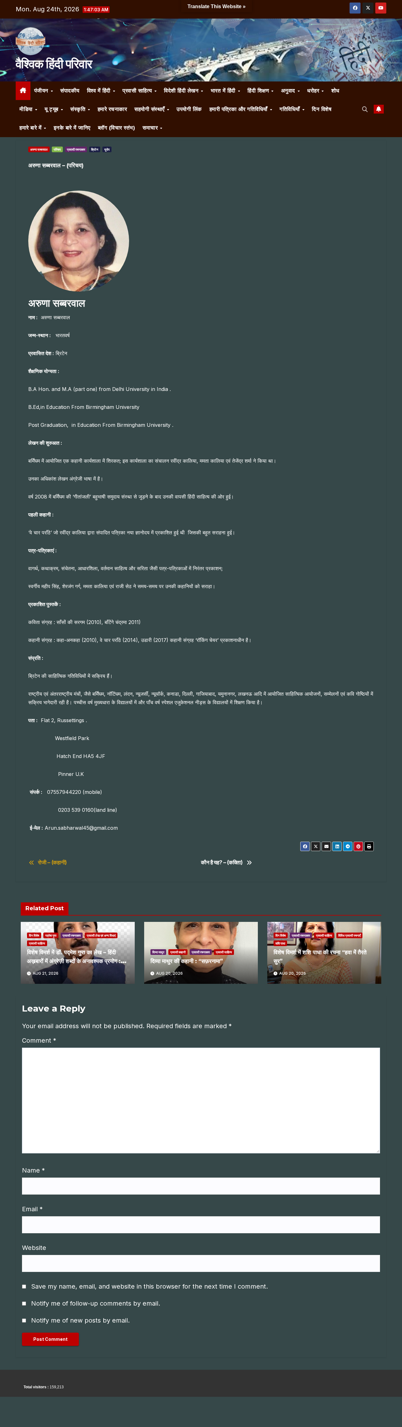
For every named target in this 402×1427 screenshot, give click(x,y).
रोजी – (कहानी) (52, 862)
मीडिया (26, 109)
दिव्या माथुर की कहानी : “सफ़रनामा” (186, 961)
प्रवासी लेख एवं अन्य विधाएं (101, 935)
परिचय (57, 149)
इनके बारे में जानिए (72, 128)
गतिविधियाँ (291, 109)
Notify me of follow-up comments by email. (95, 1303)
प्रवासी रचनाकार (76, 149)
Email (32, 1209)
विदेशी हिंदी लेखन (182, 90)
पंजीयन (42, 90)
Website (34, 1247)
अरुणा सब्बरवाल (39, 149)
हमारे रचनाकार (112, 109)
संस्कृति (78, 109)
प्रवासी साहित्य (138, 90)
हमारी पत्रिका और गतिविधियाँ (239, 109)
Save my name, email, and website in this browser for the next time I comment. (149, 1286)
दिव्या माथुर (158, 952)
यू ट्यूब (52, 109)
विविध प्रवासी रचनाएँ (349, 935)
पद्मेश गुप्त (51, 935)
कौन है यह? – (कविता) (222, 862)
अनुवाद (289, 90)
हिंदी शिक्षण (259, 90)
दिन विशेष (321, 109)
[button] (365, 109)
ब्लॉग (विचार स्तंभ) (116, 128)
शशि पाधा (280, 943)
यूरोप (107, 149)
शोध (335, 90)
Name (33, 1170)
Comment (39, 1040)
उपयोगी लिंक (189, 109)
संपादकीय (69, 90)
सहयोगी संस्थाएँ (150, 109)
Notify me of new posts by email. (80, 1320)
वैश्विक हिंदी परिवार (54, 63)
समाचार (151, 128)
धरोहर (314, 90)
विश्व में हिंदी (99, 90)
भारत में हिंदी (224, 90)
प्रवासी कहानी (178, 952)
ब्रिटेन (94, 149)
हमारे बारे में (31, 128)
